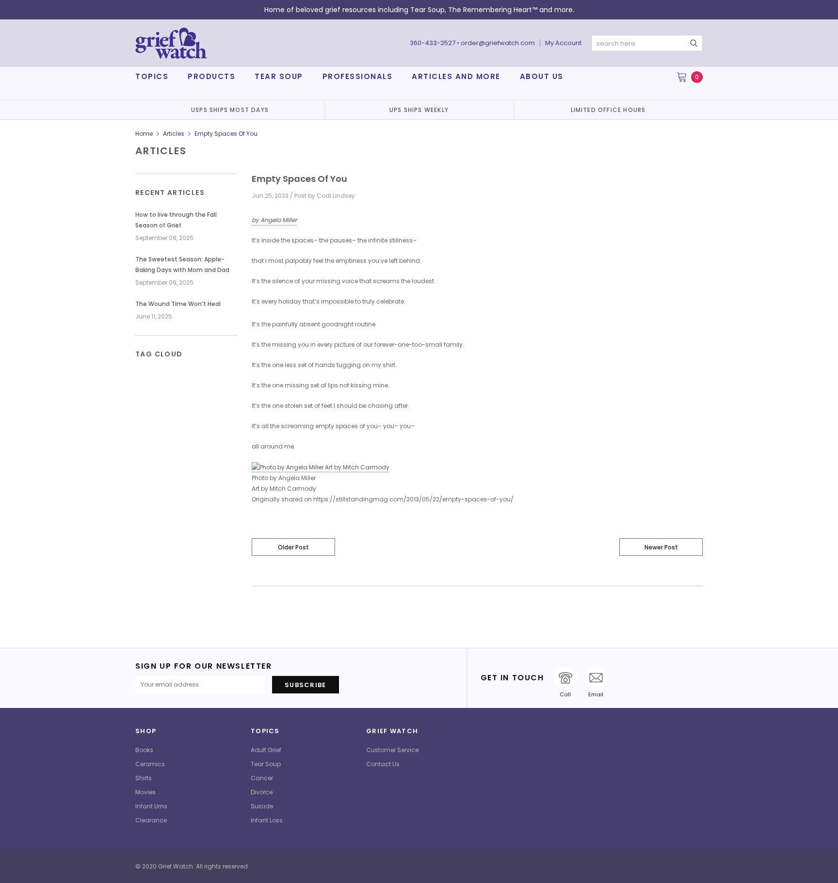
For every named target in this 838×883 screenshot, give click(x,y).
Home (144, 133)
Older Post (293, 547)
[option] (229, 109)
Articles (173, 133)
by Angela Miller (274, 220)
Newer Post (661, 547)
